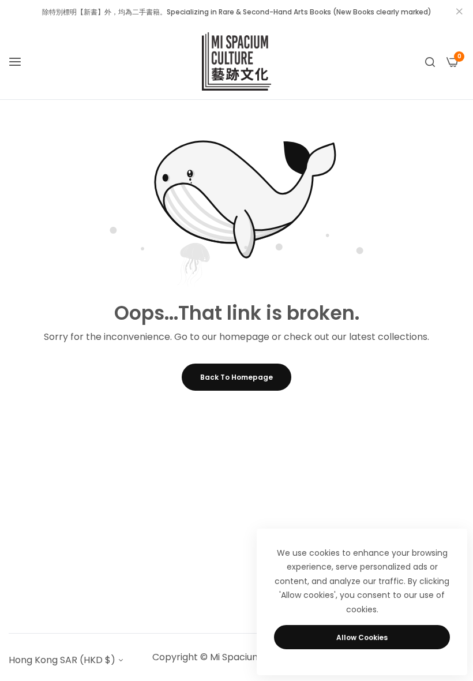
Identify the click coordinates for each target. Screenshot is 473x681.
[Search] (430, 62)
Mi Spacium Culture (253, 657)
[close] (459, 12)
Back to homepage (236, 377)
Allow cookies (362, 637)
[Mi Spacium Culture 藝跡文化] (236, 61)
